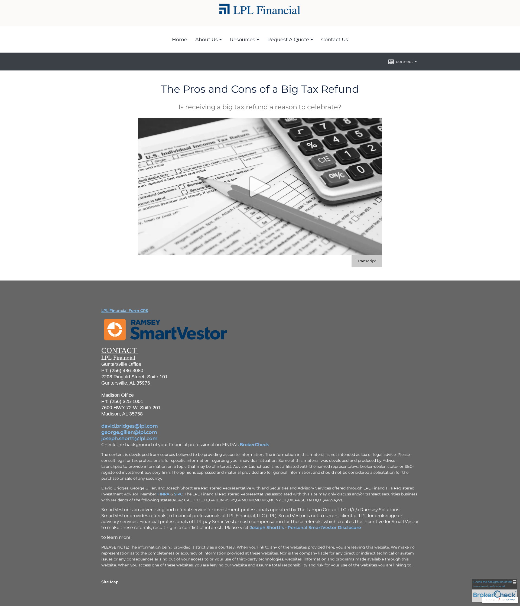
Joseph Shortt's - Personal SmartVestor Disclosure (305, 527)
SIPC (178, 494)
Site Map (110, 581)
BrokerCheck (254, 444)
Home (179, 40)
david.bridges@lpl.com (129, 426)
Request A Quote (288, 40)
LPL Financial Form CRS (124, 310)
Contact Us (334, 40)
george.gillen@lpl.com (129, 432)
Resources (242, 40)
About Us (206, 40)
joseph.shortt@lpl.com (129, 438)
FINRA (163, 494)
